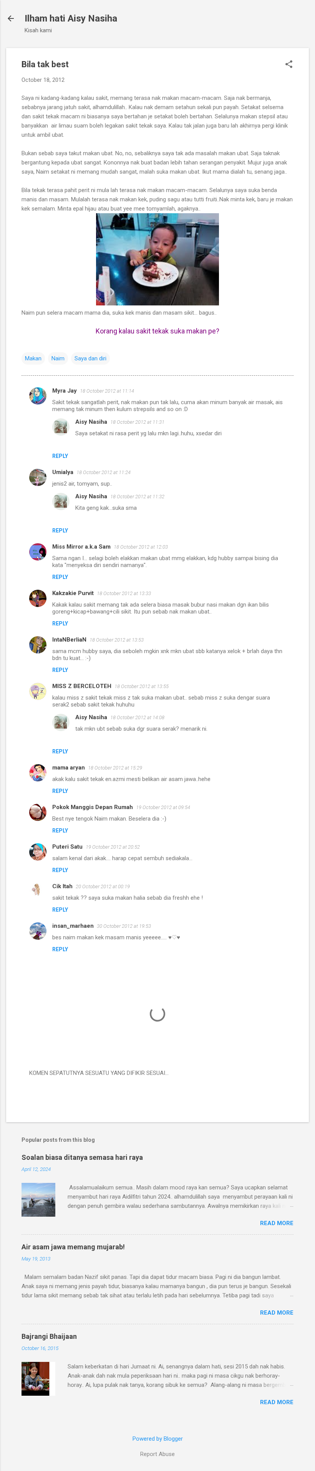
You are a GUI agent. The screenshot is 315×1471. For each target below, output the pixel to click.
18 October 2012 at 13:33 (124, 593)
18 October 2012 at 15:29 (115, 768)
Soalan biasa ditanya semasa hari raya (82, 1157)
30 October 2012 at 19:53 (124, 926)
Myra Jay (64, 390)
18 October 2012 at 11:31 (137, 422)
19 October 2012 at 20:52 (113, 847)
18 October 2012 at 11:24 (103, 472)
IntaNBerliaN (69, 639)
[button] (288, 65)
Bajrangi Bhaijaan (49, 1336)
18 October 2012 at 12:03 (141, 547)
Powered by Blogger (158, 1438)
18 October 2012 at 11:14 (107, 391)
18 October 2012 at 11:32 (137, 496)
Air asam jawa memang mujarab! (73, 1247)
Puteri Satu (67, 846)
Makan (33, 358)
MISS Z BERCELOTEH (81, 686)
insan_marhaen (73, 925)
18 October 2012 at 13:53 (117, 640)
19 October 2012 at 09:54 (163, 807)
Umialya (62, 472)
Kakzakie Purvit (73, 593)
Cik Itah (62, 886)
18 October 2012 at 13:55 (141, 686)
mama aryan (68, 767)
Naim (58, 358)
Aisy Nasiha (91, 421)
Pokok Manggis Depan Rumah (92, 807)
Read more (276, 1223)
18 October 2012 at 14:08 (137, 717)
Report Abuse (157, 1454)
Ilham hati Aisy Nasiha (71, 18)
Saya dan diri (90, 358)
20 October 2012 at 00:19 (103, 886)
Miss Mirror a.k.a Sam (81, 546)
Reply (60, 456)
